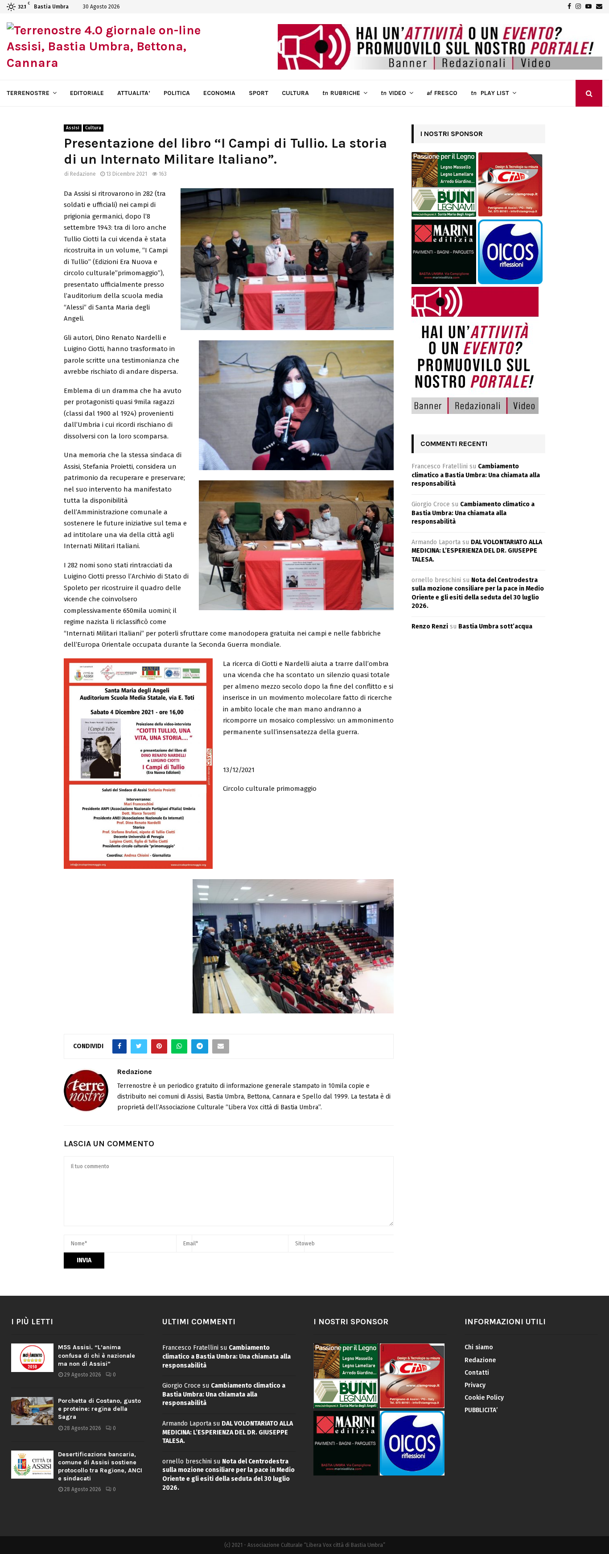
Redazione (83, 174)
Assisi (72, 128)
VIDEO (393, 93)
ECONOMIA (219, 93)
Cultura (93, 128)
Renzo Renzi (429, 626)
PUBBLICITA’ (481, 1410)
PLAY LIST (490, 93)
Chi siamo (479, 1347)
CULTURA (295, 93)
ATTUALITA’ (133, 93)
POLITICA (177, 93)
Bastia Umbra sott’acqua (495, 626)
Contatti (477, 1372)
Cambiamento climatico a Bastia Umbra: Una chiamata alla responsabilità (475, 475)
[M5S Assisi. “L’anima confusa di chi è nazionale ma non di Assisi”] (32, 1357)
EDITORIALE (87, 93)
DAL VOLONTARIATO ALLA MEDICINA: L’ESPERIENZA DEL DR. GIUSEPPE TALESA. (476, 550)
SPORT (258, 93)
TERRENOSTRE (28, 93)
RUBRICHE (341, 93)
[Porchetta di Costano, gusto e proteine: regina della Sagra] (32, 1411)
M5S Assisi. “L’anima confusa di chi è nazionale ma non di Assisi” (96, 1355)
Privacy (475, 1385)
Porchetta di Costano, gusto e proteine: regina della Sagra (99, 1409)
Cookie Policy (484, 1397)
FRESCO (442, 93)
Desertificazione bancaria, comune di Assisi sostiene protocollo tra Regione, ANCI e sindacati (100, 1467)
